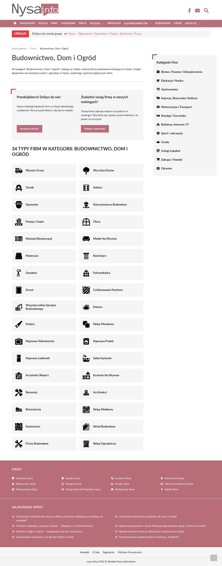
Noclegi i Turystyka (173, 115)
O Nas (96, 552)
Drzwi (29, 290)
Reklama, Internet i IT (175, 124)
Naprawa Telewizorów (40, 341)
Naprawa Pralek (103, 341)
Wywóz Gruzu (35, 170)
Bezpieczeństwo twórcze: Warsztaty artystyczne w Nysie (151, 531)
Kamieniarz (33, 426)
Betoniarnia (33, 409)
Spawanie (32, 204)
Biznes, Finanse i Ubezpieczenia (181, 72)
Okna (96, 221)
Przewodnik (163, 23)
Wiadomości (27, 23)
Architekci (100, 392)
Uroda (165, 142)
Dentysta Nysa (24, 478)
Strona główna (19, 49)
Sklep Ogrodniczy (104, 443)
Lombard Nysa (123, 478)
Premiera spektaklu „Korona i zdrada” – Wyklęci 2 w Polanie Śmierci (54, 526)
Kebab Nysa (171, 489)
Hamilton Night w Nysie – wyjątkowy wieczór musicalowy (49, 531)
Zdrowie (166, 168)
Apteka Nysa (72, 478)
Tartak (30, 187)
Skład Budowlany (104, 426)
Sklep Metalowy (103, 324)
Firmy (54, 23)
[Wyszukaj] (206, 10)
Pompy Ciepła (35, 221)
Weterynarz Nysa (26, 484)
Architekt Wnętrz (37, 375)
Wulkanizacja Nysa (26, 489)
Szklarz (97, 187)
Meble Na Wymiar (105, 238)
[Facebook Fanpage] (188, 11)
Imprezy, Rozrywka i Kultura (179, 98)
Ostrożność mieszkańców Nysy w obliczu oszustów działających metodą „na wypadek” (59, 518)
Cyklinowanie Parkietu (108, 290)
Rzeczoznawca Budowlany (110, 204)
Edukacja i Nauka (172, 80)
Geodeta (31, 273)
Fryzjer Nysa (122, 484)
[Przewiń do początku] (213, 558)
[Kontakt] (197, 11)
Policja (43, 23)
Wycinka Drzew (103, 170)
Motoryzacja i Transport (176, 107)
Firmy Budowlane (37, 443)
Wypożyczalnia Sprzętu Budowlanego (41, 307)
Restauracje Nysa (125, 489)
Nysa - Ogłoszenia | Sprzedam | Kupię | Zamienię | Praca (104, 33)
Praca (82, 23)
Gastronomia (169, 89)
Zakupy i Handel (171, 159)
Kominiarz (99, 255)
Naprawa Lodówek (38, 358)
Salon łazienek (102, 358)
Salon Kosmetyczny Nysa (179, 484)
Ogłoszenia (68, 23)
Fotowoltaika (101, 273)
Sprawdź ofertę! (29, 128)
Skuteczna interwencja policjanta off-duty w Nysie (148, 516)
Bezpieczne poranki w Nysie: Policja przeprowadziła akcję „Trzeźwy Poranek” (162, 526)
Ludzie (178, 23)
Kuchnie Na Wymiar (106, 375)
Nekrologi (114, 23)
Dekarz (98, 307)
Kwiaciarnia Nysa (174, 478)
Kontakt (84, 552)
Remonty (32, 392)
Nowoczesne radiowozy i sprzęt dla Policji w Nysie (45, 537)
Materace (32, 255)
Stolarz (30, 324)
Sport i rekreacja (172, 133)
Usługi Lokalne (170, 151)
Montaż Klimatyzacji (39, 238)
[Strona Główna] (15, 23)
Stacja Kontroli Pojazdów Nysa (83, 489)
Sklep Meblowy (103, 409)
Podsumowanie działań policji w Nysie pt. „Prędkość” (149, 537)
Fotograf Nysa (73, 484)
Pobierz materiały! (94, 128)
